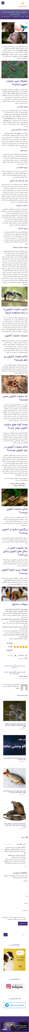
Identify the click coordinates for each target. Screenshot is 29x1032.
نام (26, 896)
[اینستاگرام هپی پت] (14, 986)
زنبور (7, 120)
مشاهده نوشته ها (24, 678)
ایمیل (26, 903)
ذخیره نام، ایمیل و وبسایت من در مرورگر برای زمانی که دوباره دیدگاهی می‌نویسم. (14, 918)
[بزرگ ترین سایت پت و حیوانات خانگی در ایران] (23, 4)
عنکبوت (19, 133)
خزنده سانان (15, 93)
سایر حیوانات (21, 658)
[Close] (27, 1020)
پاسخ (24, 866)
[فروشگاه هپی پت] (14, 960)
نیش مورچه (10, 118)
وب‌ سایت (25, 910)
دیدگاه (25, 881)
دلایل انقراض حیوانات (19, 485)
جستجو (6, 934)
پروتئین (25, 257)
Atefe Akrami (21, 655)
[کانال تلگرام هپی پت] (14, 1005)
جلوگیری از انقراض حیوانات (17, 483)
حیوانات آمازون (23, 50)
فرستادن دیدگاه (22, 923)
